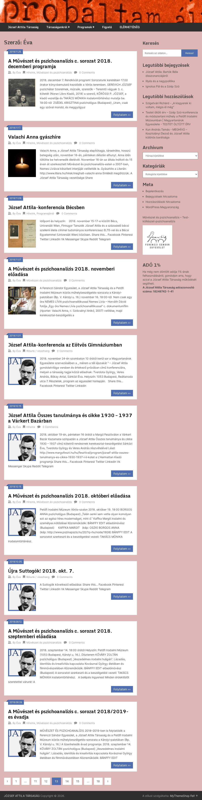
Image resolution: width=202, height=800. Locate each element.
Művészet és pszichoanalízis (54, 72)
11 (35, 781)
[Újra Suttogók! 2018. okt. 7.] (22, 596)
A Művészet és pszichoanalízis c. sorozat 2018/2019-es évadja (68, 714)
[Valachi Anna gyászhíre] (22, 162)
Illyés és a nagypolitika (160, 81)
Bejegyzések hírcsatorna (161, 196)
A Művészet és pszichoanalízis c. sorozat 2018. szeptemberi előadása (60, 633)
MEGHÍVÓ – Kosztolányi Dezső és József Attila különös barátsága (168, 133)
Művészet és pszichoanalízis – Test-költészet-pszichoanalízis (166, 219)
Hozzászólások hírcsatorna (163, 201)
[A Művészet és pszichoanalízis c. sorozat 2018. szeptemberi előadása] (22, 662)
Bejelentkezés (155, 191)
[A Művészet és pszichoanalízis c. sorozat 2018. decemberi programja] (22, 92)
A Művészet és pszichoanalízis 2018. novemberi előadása (61, 271)
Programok (85, 27)
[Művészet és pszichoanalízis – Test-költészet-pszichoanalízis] (157, 240)
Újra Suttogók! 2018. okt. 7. (41, 571)
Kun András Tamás (158, 129)
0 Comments (87, 72)
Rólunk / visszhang (38, 350)
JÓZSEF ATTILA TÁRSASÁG (22, 795)
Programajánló (45, 213)
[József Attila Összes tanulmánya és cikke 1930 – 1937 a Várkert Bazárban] (22, 446)
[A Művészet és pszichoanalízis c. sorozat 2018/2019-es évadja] (22, 742)
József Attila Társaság (23, 27)
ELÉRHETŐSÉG (130, 27)
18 (98, 781)
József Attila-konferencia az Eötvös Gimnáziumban (65, 345)
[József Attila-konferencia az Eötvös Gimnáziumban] (22, 370)
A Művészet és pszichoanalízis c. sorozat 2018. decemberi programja (60, 63)
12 (45, 781)
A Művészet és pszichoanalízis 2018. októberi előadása (69, 496)
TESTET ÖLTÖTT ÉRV (177, 124)
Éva (18, 72)
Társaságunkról (56, 27)
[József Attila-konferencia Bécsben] (22, 233)
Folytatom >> (122, 114)
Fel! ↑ (194, 795)
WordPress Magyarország (162, 207)
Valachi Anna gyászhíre (34, 137)
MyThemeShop (180, 795)
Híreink (30, 72)
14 (67, 781)
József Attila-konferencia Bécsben (46, 207)
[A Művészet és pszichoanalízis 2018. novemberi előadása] (22, 300)
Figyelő (107, 27)
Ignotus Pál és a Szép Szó (162, 86)
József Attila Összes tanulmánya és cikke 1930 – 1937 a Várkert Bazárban (70, 418)
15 (77, 781)
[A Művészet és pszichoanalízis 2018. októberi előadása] (22, 521)
